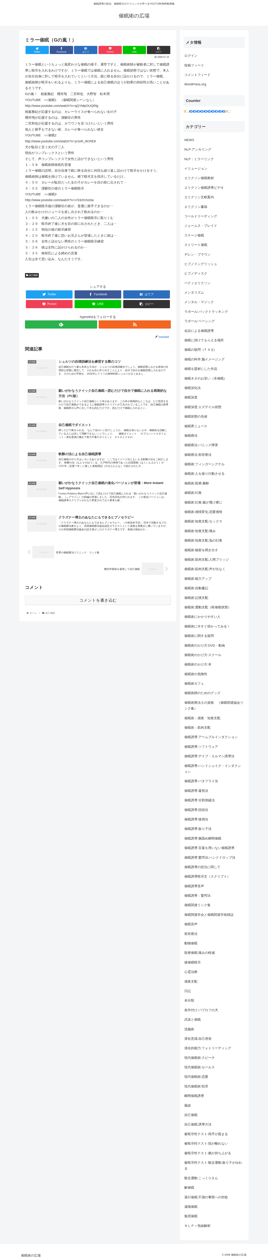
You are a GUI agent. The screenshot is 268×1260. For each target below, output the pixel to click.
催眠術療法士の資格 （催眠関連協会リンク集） (213, 705)
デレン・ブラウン (197, 254)
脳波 (187, 1105)
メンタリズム (194, 292)
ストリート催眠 (195, 245)
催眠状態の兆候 (195, 416)
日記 (187, 991)
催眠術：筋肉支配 (197, 727)
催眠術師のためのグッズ (202, 693)
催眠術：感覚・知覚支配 (202, 718)
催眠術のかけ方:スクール (202, 655)
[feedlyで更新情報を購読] (61, 324)
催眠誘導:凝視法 (196, 791)
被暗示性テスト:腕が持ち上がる (207, 1153)
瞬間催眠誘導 (194, 1096)
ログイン (190, 56)
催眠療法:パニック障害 (201, 445)
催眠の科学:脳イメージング (204, 359)
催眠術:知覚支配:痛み (200, 531)
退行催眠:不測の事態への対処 (206, 1197)
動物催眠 (190, 943)
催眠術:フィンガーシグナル (204, 464)
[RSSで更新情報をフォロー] (135, 324)
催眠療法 (190, 435)
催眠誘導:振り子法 (197, 829)
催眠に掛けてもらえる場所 (204, 340)
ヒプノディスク (195, 273)
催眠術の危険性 (195, 674)
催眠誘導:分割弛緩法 (199, 800)
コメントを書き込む (98, 600)
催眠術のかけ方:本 (197, 664)
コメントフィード (197, 75)
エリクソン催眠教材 (199, 178)
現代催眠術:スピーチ (199, 1058)
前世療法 (190, 934)
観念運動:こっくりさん (201, 1178)
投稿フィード (194, 65)
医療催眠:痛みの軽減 (199, 953)
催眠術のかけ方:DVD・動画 (204, 645)
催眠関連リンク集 (197, 905)
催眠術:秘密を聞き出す (201, 550)
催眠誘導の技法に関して (202, 867)
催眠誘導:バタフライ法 (201, 781)
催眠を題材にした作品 (200, 369)
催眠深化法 (192, 388)
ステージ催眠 (194, 235)
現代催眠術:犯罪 (196, 1086)
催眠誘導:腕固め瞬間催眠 (202, 838)
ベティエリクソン (197, 283)
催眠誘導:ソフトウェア (201, 747)
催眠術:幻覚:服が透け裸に (203, 502)
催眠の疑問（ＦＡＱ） (200, 349)
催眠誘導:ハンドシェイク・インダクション (212, 768)
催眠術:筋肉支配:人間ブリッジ (206, 559)
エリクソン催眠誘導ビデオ (204, 187)
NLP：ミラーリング (199, 159)
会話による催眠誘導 (199, 331)
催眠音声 (190, 924)
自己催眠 (33, 275)
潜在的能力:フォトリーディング (207, 1048)
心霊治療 (190, 972)
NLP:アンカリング (197, 149)
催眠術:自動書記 (196, 588)
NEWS (189, 140)
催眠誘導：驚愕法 (197, 895)
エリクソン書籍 (195, 207)
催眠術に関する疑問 (199, 636)
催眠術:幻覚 (193, 493)
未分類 (189, 1000)
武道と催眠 (192, 1019)
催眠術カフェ (194, 683)
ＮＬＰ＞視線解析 (197, 1226)
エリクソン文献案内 (199, 197)
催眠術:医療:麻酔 (196, 483)
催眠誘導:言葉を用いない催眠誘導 (209, 848)
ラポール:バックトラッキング (206, 311)
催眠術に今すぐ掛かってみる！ (207, 626)
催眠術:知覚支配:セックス (203, 521)
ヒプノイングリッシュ (200, 264)
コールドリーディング (200, 216)
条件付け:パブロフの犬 (201, 1010)
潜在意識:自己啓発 (197, 1038)
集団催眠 (190, 1216)
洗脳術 (189, 1029)
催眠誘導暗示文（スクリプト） (207, 876)
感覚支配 (190, 981)
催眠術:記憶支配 (196, 598)
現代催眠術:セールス (199, 1067)
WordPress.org (195, 84)
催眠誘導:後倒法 (196, 819)
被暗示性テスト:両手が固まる (206, 1134)
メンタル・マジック (199, 302)
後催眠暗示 (192, 962)
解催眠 (189, 1187)
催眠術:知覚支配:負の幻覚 (203, 540)
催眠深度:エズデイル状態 (202, 407)
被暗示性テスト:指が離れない (206, 1143)
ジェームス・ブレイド (200, 226)
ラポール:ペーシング (199, 321)
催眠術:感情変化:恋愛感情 (203, 512)
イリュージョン (195, 168)
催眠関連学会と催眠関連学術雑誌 (209, 915)
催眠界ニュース (195, 426)
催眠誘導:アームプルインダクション (211, 737)
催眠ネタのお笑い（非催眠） (205, 378)
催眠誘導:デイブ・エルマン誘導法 (209, 756)
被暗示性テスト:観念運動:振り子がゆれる (213, 1165)
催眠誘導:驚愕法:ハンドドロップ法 (209, 857)
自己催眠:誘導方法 (197, 1124)
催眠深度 (190, 397)
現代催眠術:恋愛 (196, 1077)
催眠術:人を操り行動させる (204, 473)
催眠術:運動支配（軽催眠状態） (207, 607)
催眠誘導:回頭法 (196, 810)
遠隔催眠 (190, 1206)
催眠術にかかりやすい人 (202, 617)
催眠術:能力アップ (197, 578)
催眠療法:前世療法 (197, 455)
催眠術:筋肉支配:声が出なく (205, 569)
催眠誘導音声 (194, 886)
